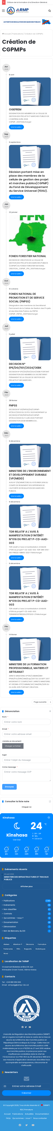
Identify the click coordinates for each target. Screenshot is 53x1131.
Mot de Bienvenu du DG (14, 931)
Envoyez (9, 786)
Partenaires (8, 949)
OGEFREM (15, 109)
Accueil (7, 34)
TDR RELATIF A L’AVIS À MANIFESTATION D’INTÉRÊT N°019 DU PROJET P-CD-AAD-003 (28, 599)
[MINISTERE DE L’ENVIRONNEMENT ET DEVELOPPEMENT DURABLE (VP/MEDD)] (30, 455)
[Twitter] (26, 1027)
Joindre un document (11, 741)
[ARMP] (18, 11)
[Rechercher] (49, 12)
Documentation (11, 922)
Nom (4, 717)
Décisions (30, 944)
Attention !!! (17, 944)
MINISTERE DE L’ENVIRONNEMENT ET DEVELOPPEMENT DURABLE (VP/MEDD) (30, 474)
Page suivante (40, 702)
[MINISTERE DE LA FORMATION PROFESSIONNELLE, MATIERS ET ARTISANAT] (30, 649)
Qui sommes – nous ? (13, 918)
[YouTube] (29, 1027)
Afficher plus (26, 886)
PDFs (18, 949)
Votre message (9, 767)
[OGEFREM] (30, 91)
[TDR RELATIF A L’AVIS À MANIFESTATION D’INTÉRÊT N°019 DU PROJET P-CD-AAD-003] (30, 578)
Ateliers (6, 944)
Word (6, 953)
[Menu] (3, 12)
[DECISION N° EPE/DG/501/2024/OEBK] (30, 348)
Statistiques (40, 949)
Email (4, 729)
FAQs (8, 1118)
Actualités (29, 1114)
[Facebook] (23, 1027)
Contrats (8, 913)
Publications (17, 34)
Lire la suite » (16, 127)
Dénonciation (10, 926)
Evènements (9, 905)
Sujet (4, 755)
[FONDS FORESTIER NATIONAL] (30, 233)
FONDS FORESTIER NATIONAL (27, 256)
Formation (42, 944)
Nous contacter (40, 1118)
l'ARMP (46, 1105)
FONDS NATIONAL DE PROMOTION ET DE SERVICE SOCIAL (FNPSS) (26, 297)
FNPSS (13, 405)
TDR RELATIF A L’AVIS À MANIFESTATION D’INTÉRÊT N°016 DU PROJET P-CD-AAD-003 (28, 537)
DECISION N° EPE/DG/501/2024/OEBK (25, 366)
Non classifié (10, 909)
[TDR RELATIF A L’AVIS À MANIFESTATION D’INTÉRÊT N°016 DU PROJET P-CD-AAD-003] (30, 516)
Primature (28, 1109)
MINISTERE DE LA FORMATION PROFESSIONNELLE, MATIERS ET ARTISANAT (28, 668)
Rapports (28, 949)
